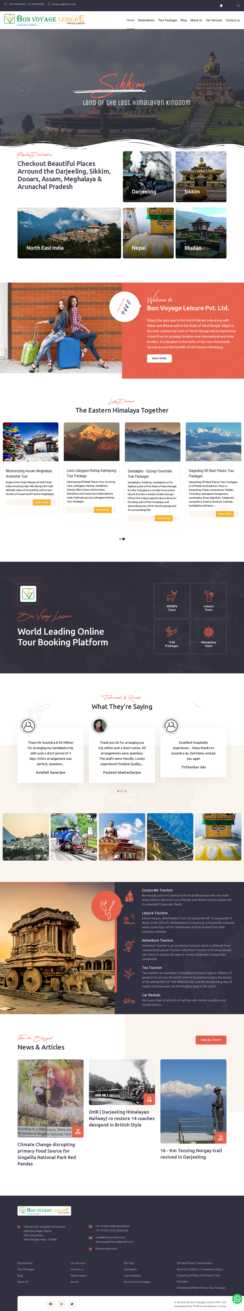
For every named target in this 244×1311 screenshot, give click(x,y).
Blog (184, 20)
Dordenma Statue (121, 848)
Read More (159, 358)
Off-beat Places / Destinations (194, 1263)
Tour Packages (167, 20)
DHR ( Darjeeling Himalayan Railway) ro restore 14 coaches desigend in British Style (122, 1118)
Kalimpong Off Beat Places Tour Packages (201, 1287)
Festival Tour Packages (137, 1281)
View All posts (211, 1040)
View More (42, 510)
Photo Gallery (79, 1275)
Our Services (214, 20)
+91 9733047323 (17, 4)
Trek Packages (171, 643)
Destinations (146, 20)
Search (75, 1281)
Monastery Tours (208, 643)
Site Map (129, 1263)
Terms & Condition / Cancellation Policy (200, 1269)
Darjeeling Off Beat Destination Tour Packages (198, 1278)
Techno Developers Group (209, 1306)
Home (131, 20)
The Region (130, 1269)
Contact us (233, 20)
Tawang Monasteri (25, 848)
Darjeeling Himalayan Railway (73, 848)
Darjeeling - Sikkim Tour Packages (213, 471)
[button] (23, 90)
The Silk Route (170, 848)
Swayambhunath (218, 848)
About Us (196, 20)
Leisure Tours (209, 607)
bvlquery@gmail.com (64, 4)
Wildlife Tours (171, 607)
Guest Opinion (132, 1275)
